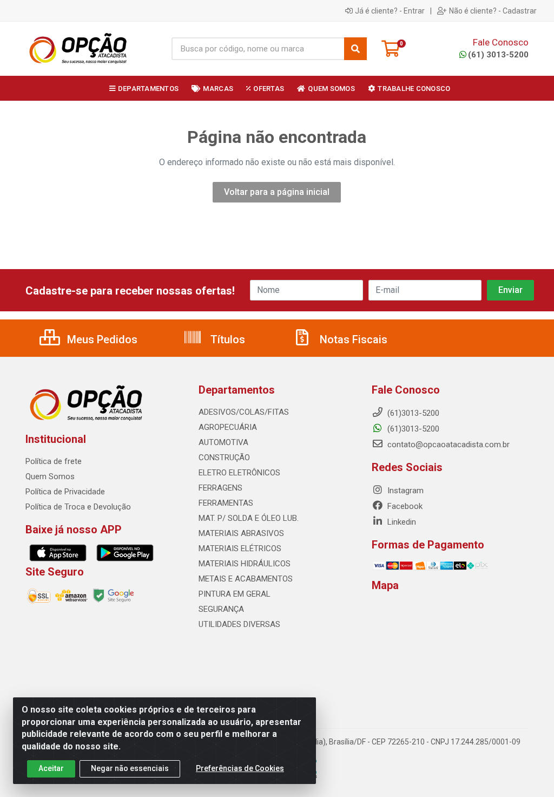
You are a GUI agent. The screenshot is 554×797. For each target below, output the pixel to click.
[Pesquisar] (355, 48)
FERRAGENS (220, 488)
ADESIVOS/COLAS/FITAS (244, 412)
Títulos (226, 339)
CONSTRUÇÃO (224, 457)
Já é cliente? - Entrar (390, 11)
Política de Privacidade (65, 492)
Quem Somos (50, 476)
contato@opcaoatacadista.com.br (447, 444)
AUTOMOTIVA (223, 442)
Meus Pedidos (100, 339)
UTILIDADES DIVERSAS (239, 624)
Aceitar (51, 768)
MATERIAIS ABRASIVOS (241, 533)
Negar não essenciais (130, 768)
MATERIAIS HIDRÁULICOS (245, 564)
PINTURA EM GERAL (235, 594)
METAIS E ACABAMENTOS (246, 579)
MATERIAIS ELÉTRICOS (240, 548)
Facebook (404, 506)
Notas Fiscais (352, 339)
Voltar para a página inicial (276, 192)
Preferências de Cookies (240, 768)
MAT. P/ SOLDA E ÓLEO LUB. (249, 518)
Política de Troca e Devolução (78, 507)
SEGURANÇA (221, 609)
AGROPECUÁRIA (228, 427)
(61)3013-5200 (412, 429)
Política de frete (53, 461)
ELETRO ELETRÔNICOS (239, 473)
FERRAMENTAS (226, 503)
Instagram (404, 490)
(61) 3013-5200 (498, 55)
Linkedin (400, 522)
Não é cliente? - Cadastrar (493, 11)
